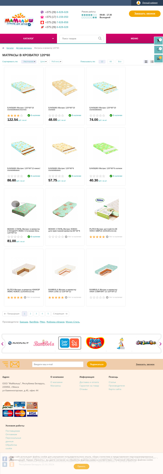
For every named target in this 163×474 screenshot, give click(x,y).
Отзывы (84, 389)
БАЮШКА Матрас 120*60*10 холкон (61, 109)
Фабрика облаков (55, 322)
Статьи (112, 382)
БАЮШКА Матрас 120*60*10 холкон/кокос (102, 109)
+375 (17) (56, 17)
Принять (81, 466)
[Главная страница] (3, 48)
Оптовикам (11, 434)
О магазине (56, 382)
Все (119, 61)
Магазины (55, 385)
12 (102, 61)
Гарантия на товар (89, 385)
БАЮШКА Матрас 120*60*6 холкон (105, 168)
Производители (117, 385)
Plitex (42, 322)
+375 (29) (56, 12)
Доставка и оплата (89, 382)
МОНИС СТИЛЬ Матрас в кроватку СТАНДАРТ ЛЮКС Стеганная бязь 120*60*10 (23, 231)
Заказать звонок (144, 13)
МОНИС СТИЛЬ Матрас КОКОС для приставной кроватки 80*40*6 (64, 230)
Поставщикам (13, 431)
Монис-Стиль (73, 322)
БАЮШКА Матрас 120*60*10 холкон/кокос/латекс (20, 109)
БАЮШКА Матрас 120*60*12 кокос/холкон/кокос (23, 169)
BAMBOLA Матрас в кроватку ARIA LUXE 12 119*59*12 (62, 291)
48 (111, 61)
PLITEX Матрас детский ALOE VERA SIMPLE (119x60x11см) (103, 230)
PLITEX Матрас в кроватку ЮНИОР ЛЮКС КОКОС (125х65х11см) (23, 291)
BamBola (34, 322)
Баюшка (24, 322)
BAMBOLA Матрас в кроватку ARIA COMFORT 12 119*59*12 (103, 291)
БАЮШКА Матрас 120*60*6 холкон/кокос (61, 169)
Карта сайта (115, 389)
